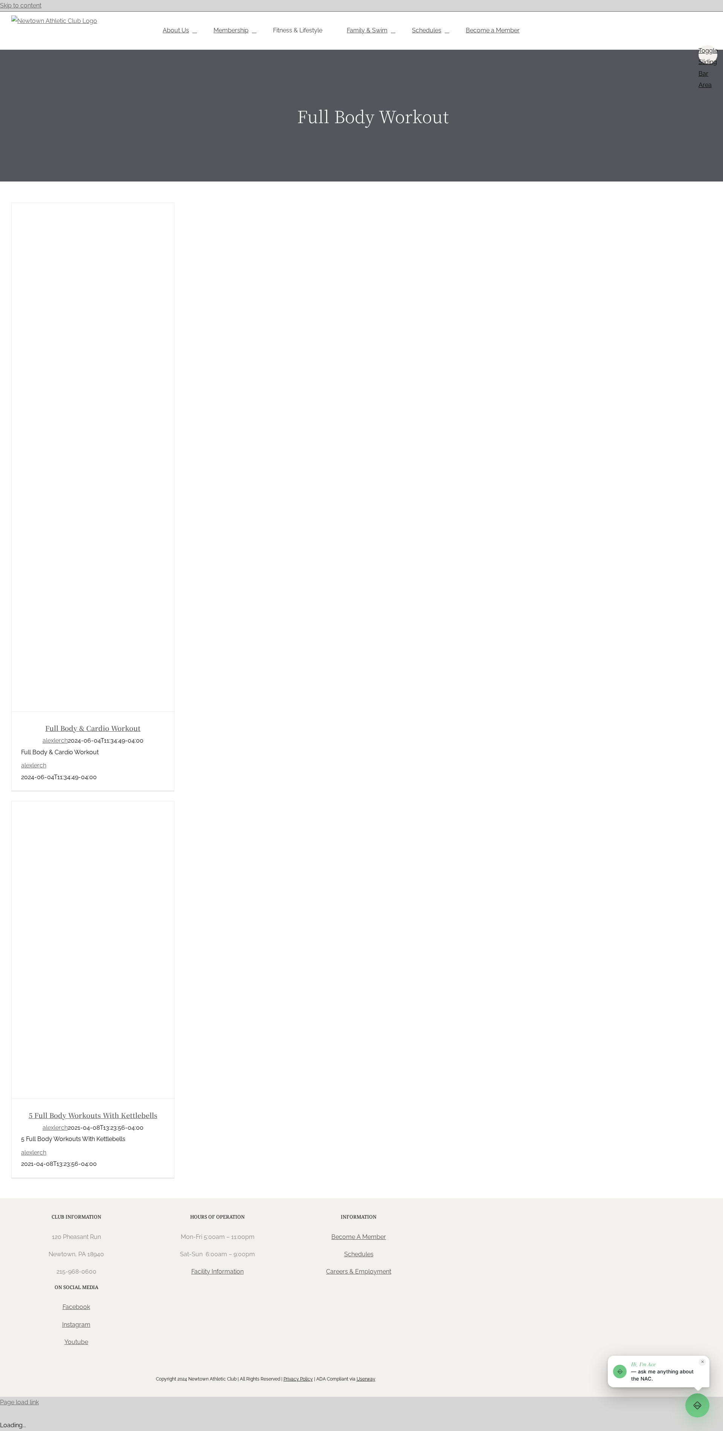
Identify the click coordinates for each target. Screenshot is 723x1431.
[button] (658, 1371)
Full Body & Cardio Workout (92, 728)
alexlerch (55, 740)
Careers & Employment (358, 1271)
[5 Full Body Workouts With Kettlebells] (93, 949)
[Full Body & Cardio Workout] (93, 457)
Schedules (359, 1254)
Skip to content (20, 5)
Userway (366, 1379)
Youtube (76, 1342)
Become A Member (358, 1236)
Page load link (19, 1402)
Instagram (76, 1324)
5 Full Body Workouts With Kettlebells (93, 1115)
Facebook (76, 1306)
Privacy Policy (298, 1379)
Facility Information (217, 1271)
